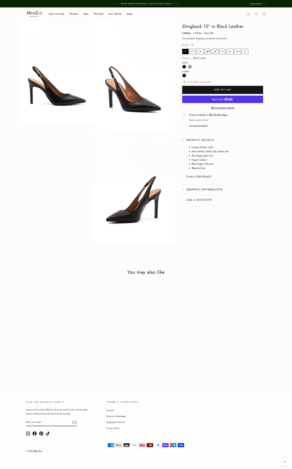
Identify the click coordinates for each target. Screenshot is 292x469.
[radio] (185, 51)
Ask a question (199, 200)
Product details (200, 140)
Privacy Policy (112, 428)
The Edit (99, 14)
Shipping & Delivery (115, 422)
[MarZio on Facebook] (35, 433)
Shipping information (205, 189)
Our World (115, 14)
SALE (130, 14)
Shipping (200, 38)
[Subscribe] (74, 422)
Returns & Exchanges (116, 416)
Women (73, 14)
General (110, 410)
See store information (198, 125)
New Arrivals (56, 14)
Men (86, 14)
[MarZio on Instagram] (28, 433)
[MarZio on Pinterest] (41, 433)
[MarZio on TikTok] (48, 433)
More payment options (223, 107)
